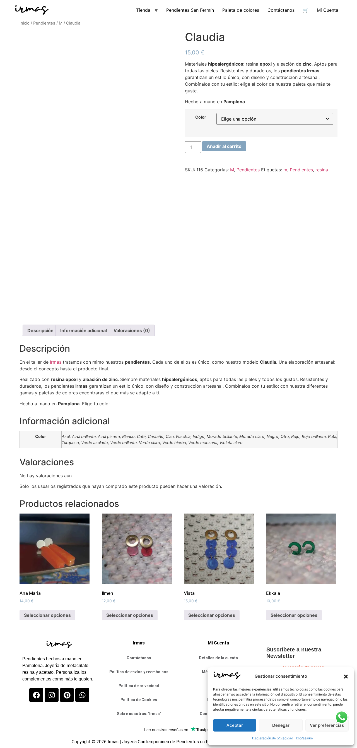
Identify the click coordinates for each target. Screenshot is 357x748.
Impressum (304, 738)
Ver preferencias (327, 725)
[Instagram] (52, 695)
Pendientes (44, 23)
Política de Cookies (138, 699)
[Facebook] (36, 695)
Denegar (281, 725)
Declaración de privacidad (272, 738)
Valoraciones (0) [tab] (132, 330)
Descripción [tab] (40, 330)
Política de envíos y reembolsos (138, 672)
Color (200, 117)
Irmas (55, 362)
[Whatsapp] (82, 695)
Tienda (143, 10)
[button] (346, 676)
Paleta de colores (240, 10)
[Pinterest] (67, 695)
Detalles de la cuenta (218, 658)
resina (321, 169)
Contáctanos (281, 10)
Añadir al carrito (224, 146)
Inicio (25, 23)
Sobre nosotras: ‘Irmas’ (139, 713)
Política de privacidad (139, 686)
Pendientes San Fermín (190, 10)
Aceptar (234, 725)
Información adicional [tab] (83, 330)
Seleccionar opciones (47, 615)
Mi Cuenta (327, 10)
